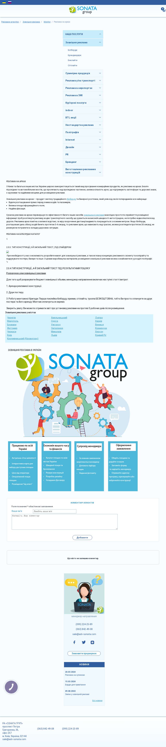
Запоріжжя (57, 328)
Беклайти (72, 60)
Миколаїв (56, 331)
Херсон (99, 331)
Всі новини (97, 700)
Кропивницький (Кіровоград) (22, 338)
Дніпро (99, 317)
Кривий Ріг (101, 335)
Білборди (72, 50)
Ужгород (56, 324)
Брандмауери (74, 55)
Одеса (54, 321)
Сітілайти (72, 65)
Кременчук (101, 328)
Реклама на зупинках (75, 675)
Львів (54, 335)
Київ (9, 335)
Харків (98, 321)
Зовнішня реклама (76, 42)
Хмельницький (59, 317)
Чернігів (11, 317)
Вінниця (99, 324)
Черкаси (11, 331)
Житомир (12, 328)
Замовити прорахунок (84, 653)
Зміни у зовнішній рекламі (77, 694)
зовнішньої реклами (94, 215)
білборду (71, 199)
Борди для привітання (75, 685)
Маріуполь (12, 321)
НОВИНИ (84, 664)
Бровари (11, 324)
